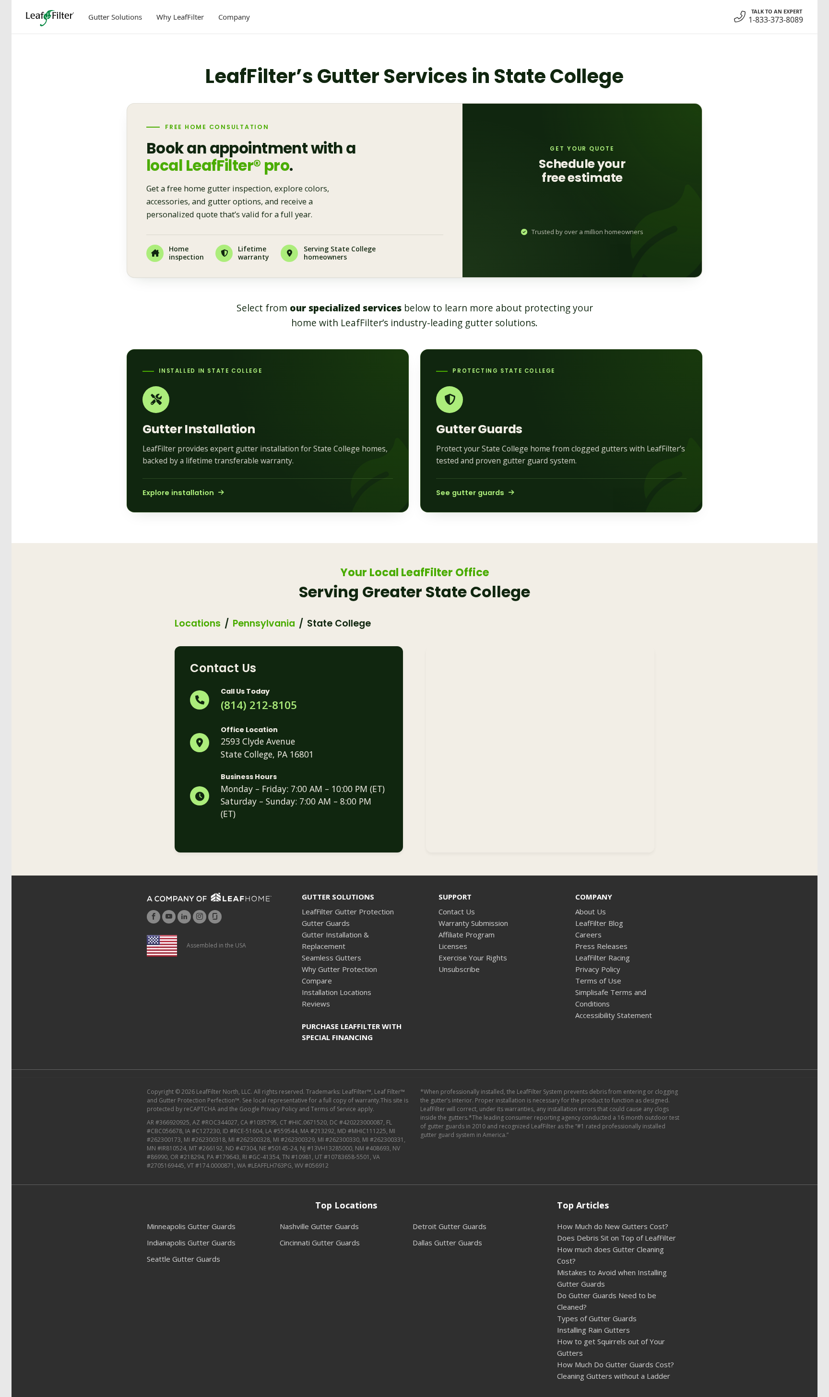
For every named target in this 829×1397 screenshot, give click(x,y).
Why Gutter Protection (339, 969)
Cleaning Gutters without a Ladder (613, 1376)
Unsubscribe (459, 969)
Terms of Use (598, 980)
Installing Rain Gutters (593, 1330)
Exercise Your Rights (472, 957)
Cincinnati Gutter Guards (320, 1242)
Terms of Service (333, 1109)
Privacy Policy (597, 969)
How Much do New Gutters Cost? (612, 1226)
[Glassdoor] (215, 916)
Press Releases (601, 946)
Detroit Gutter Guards (449, 1226)
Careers (588, 934)
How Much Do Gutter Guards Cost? (615, 1364)
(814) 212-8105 (259, 705)
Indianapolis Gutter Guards (191, 1242)
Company (234, 17)
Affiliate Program (466, 934)
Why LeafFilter (180, 17)
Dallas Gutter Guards (447, 1242)
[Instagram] (199, 916)
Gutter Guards (326, 923)
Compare (317, 980)
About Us (590, 911)
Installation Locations (336, 992)
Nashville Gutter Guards (319, 1226)
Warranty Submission (473, 923)
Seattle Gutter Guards (183, 1259)
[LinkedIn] (184, 916)
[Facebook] (153, 916)
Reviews (316, 1003)
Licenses (452, 946)
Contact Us (456, 911)
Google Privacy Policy (268, 1109)
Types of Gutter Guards (597, 1318)
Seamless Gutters (331, 957)
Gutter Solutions (115, 17)
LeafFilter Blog (599, 923)
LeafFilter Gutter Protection (348, 911)
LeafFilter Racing (602, 957)
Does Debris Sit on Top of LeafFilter (616, 1238)
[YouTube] (169, 916)
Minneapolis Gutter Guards (191, 1226)
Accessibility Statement (613, 1015)
